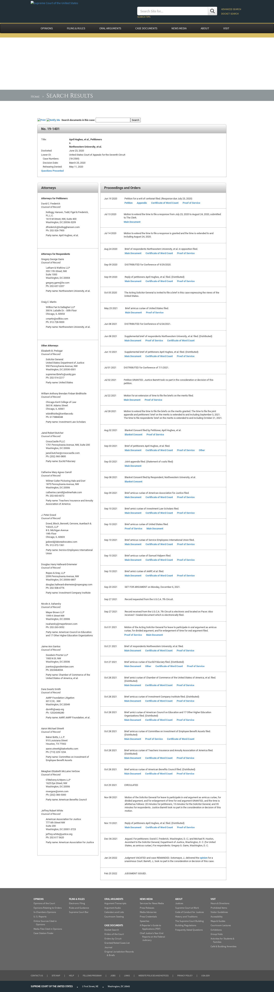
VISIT (226, 28)
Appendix (142, 202)
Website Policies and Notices (153, 975)
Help (71, 975)
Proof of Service (191, 202)
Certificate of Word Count (164, 202)
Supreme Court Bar (79, 912)
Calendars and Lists (114, 912)
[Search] (212, 11)
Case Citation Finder (43, 933)
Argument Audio (112, 907)
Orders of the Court (114, 934)
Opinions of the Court (44, 903)
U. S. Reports (40, 916)
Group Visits (217, 934)
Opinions (39, 899)
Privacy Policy (185, 975)
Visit (213, 899)
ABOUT (205, 28)
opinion (203, 857)
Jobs (112, 975)
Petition (129, 202)
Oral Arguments (113, 899)
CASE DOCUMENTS (146, 28)
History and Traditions (186, 916)
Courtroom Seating (114, 916)
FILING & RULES (76, 28)
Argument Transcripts (115, 903)
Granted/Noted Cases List (117, 942)
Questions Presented (52, 170)
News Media (146, 899)
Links (127, 975)
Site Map (56, 975)
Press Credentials (148, 916)
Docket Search (111, 929)
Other (202, 450)
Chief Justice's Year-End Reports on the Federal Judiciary (152, 937)
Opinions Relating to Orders (48, 907)
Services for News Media (152, 903)
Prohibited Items (219, 907)
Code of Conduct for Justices (189, 912)
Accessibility (217, 916)
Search (135, 120)
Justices (179, 903)
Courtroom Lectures (221, 925)
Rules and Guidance (79, 907)
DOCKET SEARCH (230, 13)
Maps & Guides (218, 921)
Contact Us (37, 975)
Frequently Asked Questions (189, 929)
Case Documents (113, 925)
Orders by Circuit (112, 938)
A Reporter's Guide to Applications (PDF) (150, 927)
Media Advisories (148, 912)
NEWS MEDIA (179, 28)
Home (35, 97)
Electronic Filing (77, 903)
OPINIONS (47, 28)
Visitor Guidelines (219, 912)
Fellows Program (92, 975)
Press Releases (147, 907)
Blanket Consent (133, 434)
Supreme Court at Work (187, 907)
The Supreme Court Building (189, 921)
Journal (108, 947)
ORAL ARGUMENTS (110, 28)
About (178, 899)
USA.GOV (205, 975)
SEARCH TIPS (143, 16)
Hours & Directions (220, 903)
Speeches (144, 921)
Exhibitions (216, 929)
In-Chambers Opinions (45, 912)
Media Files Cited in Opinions (48, 928)
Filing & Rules (77, 899)
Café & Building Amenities (223, 946)
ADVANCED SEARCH (231, 9)
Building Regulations (185, 925)
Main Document (132, 221)
